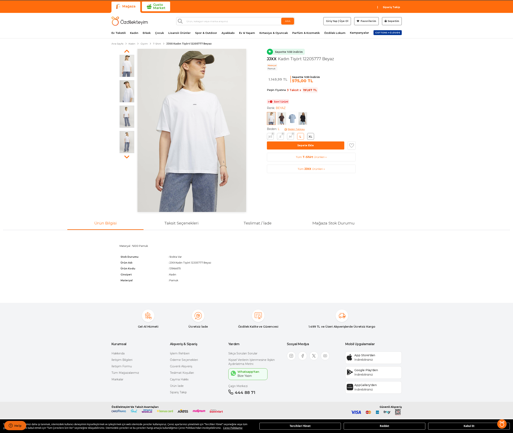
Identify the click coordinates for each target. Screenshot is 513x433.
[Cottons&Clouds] (388, 32)
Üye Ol (343, 21)
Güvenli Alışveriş (181, 366)
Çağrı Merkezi (238, 386)
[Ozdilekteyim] (129, 21)
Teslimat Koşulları (182, 373)
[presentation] (256, 263)
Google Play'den (366, 370)
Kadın (134, 32)
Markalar (117, 379)
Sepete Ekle (305, 145)
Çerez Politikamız (232, 428)
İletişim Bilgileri (121, 360)
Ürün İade (177, 386)
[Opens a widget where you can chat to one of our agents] (15, 426)
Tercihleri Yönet (300, 426)
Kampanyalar (359, 32)
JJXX (272, 58)
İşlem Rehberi (179, 353)
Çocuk (159, 32)
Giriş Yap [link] (331, 21)
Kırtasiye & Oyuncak (273, 32)
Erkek (147, 32)
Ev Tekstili (118, 32)
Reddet (384, 426)
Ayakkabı (228, 32)
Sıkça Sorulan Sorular (242, 353)
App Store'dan (364, 355)
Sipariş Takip (391, 7)
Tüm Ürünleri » (311, 157)
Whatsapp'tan (248, 372)
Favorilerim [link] (368, 21)
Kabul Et (469, 426)
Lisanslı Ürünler (179, 32)
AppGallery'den (365, 385)
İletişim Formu (121, 366)
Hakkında (118, 353)
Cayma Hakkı (179, 379)
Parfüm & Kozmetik (306, 32)
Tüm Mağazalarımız (125, 373)
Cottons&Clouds (388, 31)
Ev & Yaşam (247, 32)
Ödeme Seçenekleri (184, 360)
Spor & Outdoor (206, 32)
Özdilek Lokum (334, 32)
